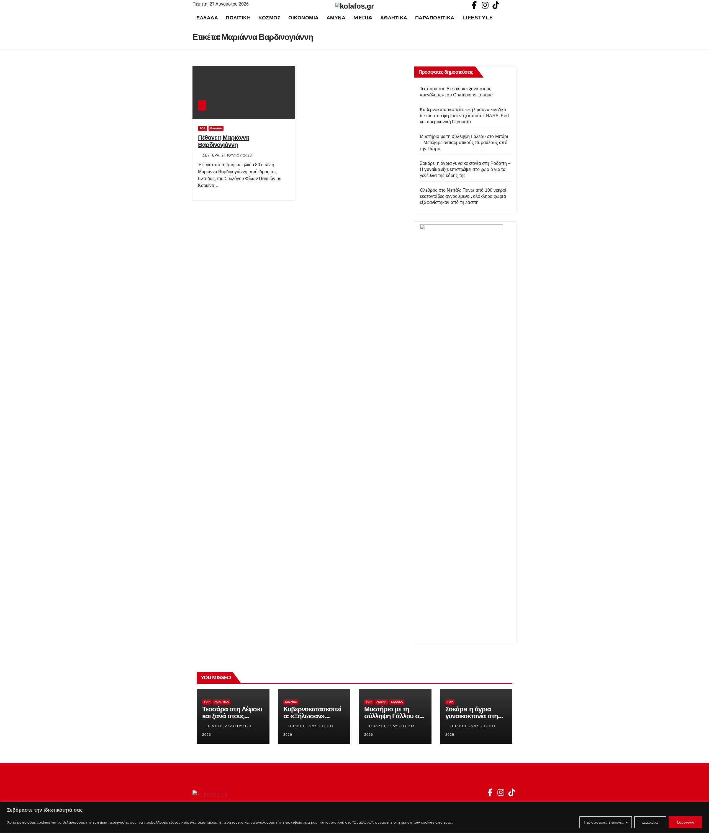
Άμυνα (336, 17)
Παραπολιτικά (434, 17)
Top (202, 128)
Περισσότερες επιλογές (604, 822)
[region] (354, 817)
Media (363, 17)
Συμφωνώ (685, 822)
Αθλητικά (393, 17)
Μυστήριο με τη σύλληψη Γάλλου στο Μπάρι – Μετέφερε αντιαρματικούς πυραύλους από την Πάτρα (464, 142)
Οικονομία (303, 17)
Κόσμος (269, 17)
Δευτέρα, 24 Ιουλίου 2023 (227, 155)
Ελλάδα (207, 17)
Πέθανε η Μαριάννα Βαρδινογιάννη (223, 141)
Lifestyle (477, 17)
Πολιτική (238, 17)
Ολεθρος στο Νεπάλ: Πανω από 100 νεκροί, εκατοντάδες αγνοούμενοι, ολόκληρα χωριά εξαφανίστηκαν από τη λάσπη (464, 196)
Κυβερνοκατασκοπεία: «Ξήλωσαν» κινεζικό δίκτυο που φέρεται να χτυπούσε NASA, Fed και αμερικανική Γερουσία (464, 115)
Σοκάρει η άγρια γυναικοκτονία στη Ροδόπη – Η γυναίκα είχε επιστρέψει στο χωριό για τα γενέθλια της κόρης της (465, 169)
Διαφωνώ (650, 822)
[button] (515, 17)
